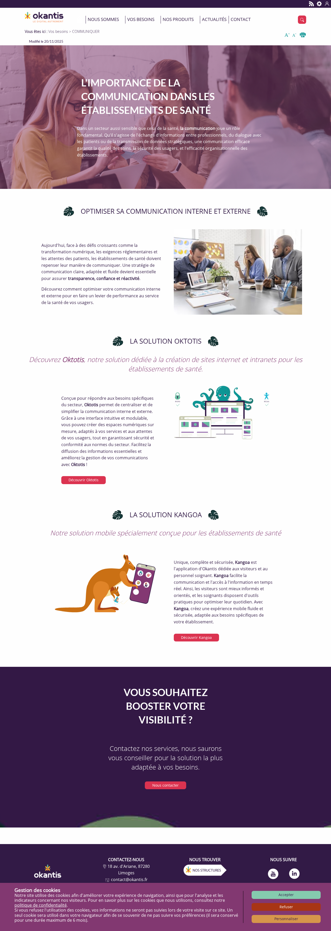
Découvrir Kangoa (196, 637)
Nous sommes (103, 19)
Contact (241, 19)
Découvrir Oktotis (84, 479)
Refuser (286, 906)
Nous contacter (165, 785)
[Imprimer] (302, 35)
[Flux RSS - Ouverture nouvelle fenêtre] (311, 4)
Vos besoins (140, 19)
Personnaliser (286, 918)
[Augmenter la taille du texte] (287, 35)
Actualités (214, 19)
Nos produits (178, 19)
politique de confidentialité (40, 905)
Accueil (79, 19)
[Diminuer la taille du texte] (295, 35)
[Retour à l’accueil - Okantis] (45, 16)
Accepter (286, 894)
